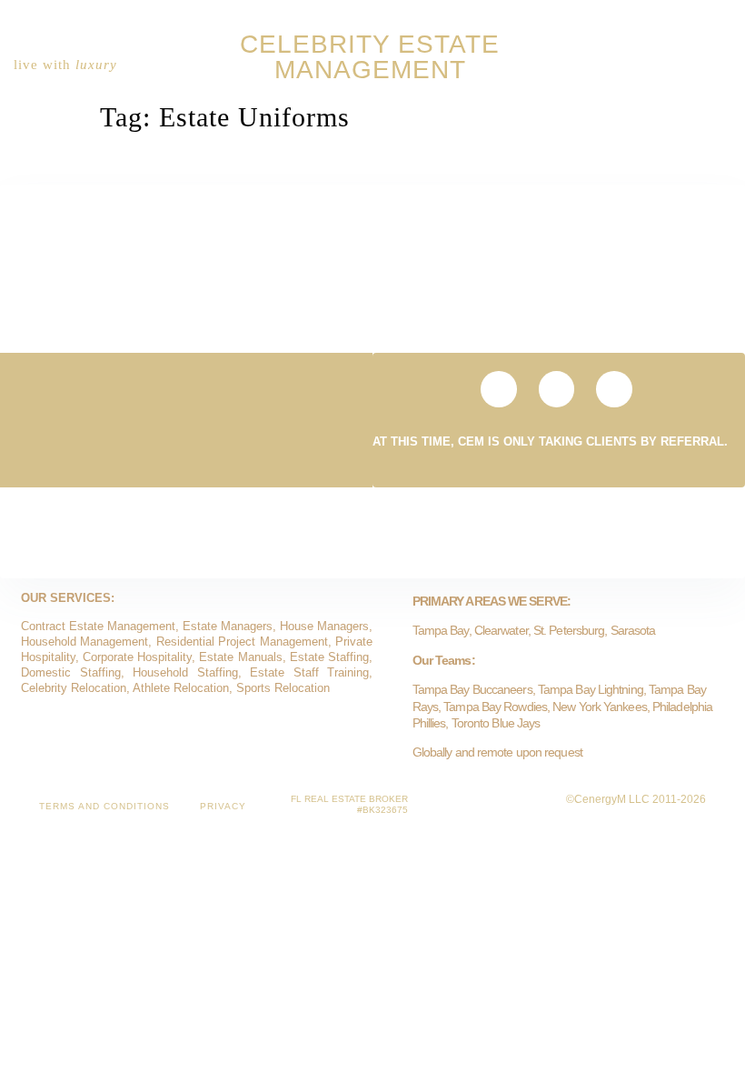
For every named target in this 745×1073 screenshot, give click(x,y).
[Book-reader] (654, 64)
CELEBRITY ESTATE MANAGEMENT (370, 57)
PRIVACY (223, 806)
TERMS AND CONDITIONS (104, 806)
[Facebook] (712, 64)
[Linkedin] (683, 64)
